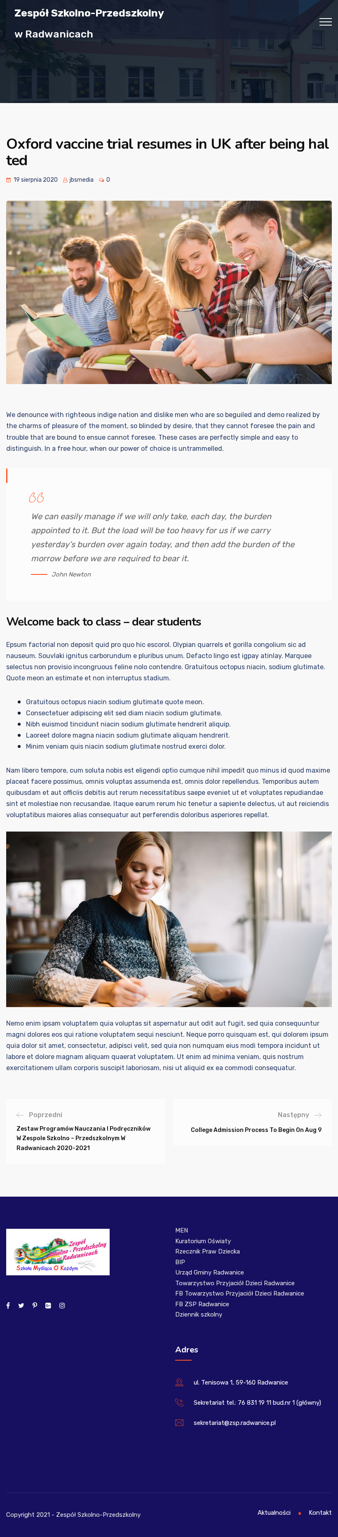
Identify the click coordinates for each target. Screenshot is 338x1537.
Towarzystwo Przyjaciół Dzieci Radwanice (235, 1283)
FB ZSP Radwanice (202, 1304)
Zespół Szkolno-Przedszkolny (89, 12)
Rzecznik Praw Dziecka (207, 1251)
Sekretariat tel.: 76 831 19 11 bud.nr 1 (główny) (257, 1402)
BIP (180, 1262)
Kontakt (320, 1512)
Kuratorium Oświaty (203, 1241)
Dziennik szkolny (198, 1314)
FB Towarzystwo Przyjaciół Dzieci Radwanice (239, 1293)
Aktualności (274, 1512)
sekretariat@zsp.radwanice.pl (235, 1423)
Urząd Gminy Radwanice (209, 1272)
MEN (181, 1230)
